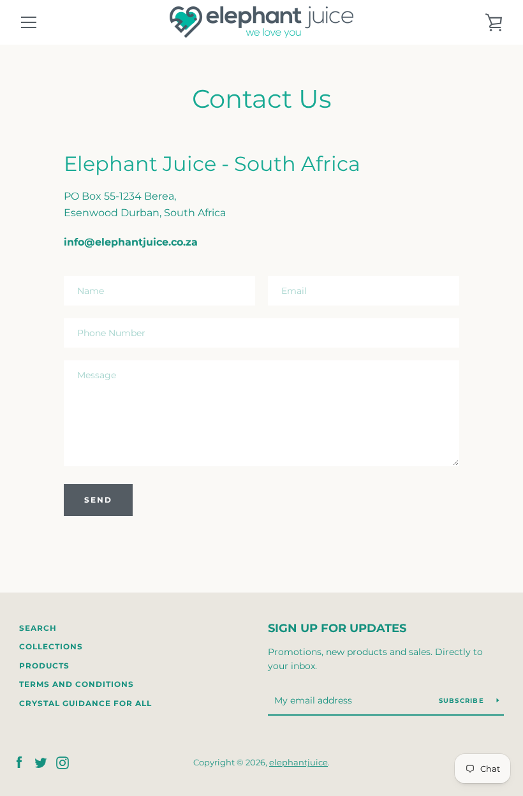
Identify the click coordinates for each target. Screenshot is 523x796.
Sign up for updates (337, 628)
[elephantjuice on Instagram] (62, 762)
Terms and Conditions (76, 684)
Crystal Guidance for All (85, 703)
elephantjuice (298, 762)
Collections (51, 646)
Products (44, 665)
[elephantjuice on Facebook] (19, 762)
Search (38, 628)
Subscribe (463, 700)
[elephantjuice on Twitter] (40, 762)
